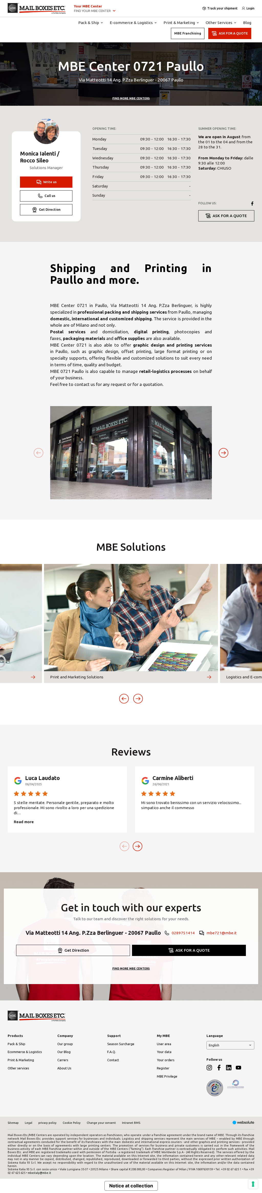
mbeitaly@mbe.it (39, 1172)
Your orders (165, 1060)
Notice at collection (131, 1185)
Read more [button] (24, 822)
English (214, 1045)
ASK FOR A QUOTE (233, 33)
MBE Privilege (167, 1076)
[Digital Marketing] (243, 1123)
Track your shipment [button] (222, 8)
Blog (247, 22)
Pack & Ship (88, 22)
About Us (64, 1068)
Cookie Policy (72, 1122)
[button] (223, 452)
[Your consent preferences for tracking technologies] (253, 1184)
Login (250, 8)
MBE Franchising (187, 33)
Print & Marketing (179, 22)
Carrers (62, 1060)
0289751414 (183, 933)
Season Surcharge (120, 1044)
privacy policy (47, 1122)
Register (163, 1068)
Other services (18, 1068)
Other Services (219, 22)
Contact (113, 1060)
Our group (65, 1044)
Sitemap (13, 1122)
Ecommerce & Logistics (25, 1052)
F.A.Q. (111, 1052)
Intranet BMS (131, 1122)
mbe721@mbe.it (221, 933)
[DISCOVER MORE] (33, 677)
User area (164, 1044)
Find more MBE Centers (131, 98)
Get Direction (50, 209)
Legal (28, 1122)
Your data (164, 1052)
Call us (50, 195)
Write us (50, 182)
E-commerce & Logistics (131, 22)
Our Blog (64, 1052)
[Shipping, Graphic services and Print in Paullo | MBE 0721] (37, 8)
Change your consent (101, 1122)
